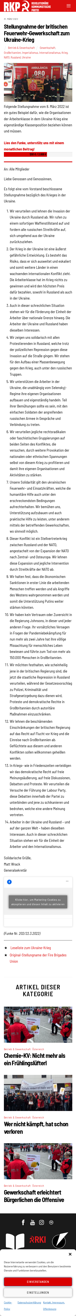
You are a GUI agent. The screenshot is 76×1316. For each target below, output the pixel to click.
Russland (16, 57)
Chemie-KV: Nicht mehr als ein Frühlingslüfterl (34, 1059)
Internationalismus (49, 52)
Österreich (38, 1049)
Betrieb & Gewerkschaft (21, 47)
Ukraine (26, 57)
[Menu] (68, 5)
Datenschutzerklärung (29, 1302)
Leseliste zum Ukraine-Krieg (31, 947)
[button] (70, 1254)
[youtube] (33, 1220)
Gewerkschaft (47, 47)
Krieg (65, 52)
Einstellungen (38, 1292)
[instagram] (42, 1220)
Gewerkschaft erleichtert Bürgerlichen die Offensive (34, 1195)
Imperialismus (30, 52)
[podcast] (51, 1220)
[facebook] (23, 1220)
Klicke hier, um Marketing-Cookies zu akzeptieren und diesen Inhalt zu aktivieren (38, 902)
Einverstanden (38, 1281)
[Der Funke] (25, 10)
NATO (7, 57)
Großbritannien (12, 52)
